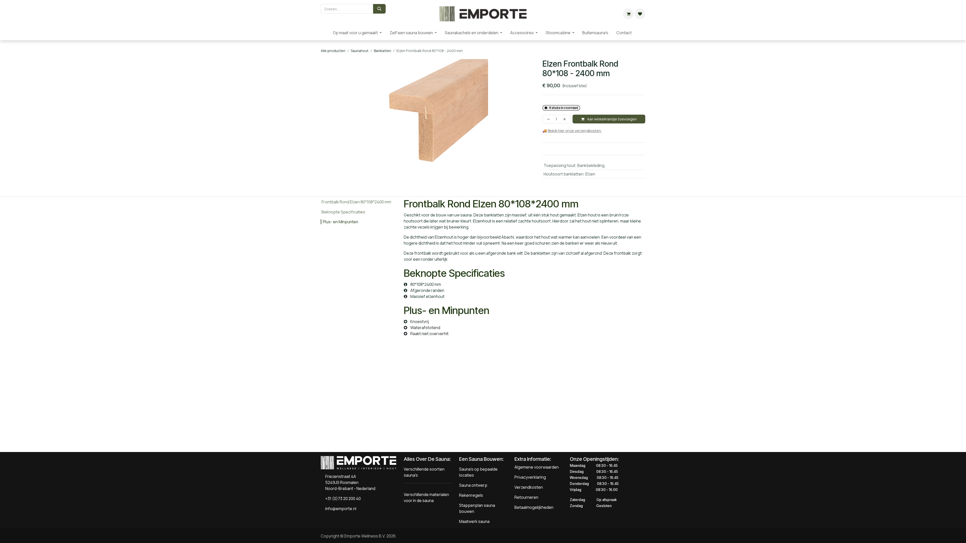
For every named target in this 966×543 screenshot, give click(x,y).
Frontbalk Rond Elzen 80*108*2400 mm (356, 202)
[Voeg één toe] (565, 119)
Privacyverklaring (530, 477)
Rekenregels (471, 495)
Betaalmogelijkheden (533, 507)
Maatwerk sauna (474, 521)
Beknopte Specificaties (343, 212)
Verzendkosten (528, 487)
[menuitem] (325, 33)
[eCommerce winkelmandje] (628, 14)
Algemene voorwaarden (536, 467)
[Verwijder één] (547, 119)
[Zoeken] (379, 9)
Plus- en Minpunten (340, 221)
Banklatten (382, 50)
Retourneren (526, 497)
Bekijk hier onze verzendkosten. (575, 130)
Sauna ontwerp (473, 485)
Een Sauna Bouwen (480, 459)
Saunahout (360, 50)
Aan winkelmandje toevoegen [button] (611, 119)
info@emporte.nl (339, 508)
